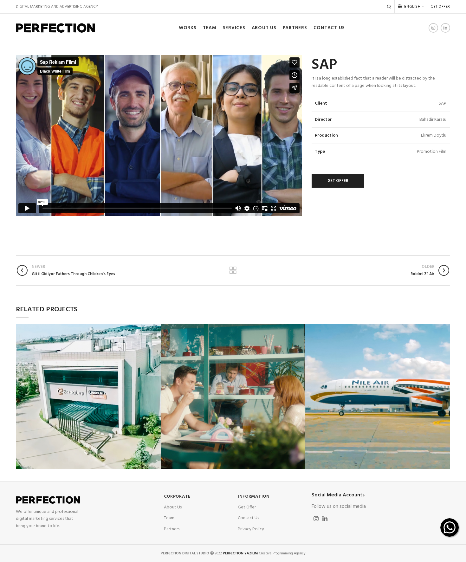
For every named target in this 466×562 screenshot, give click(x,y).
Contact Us (248, 518)
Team (169, 518)
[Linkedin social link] (445, 28)
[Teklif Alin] (449, 527)
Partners (171, 529)
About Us (173, 507)
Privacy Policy (251, 529)
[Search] (389, 6)
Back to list (232, 270)
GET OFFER (337, 181)
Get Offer (247, 507)
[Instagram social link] (433, 28)
